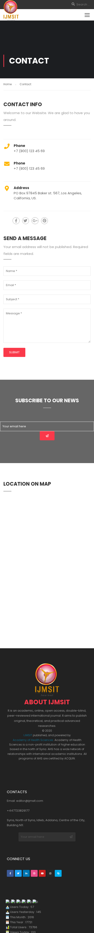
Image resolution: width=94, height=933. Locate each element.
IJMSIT (28, 735)
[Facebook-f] (10, 873)
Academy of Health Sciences (33, 740)
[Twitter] (18, 873)
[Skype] (58, 873)
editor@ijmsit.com (29, 801)
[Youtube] (42, 873)
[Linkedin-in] (26, 873)
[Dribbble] (34, 873)
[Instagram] (50, 873)
